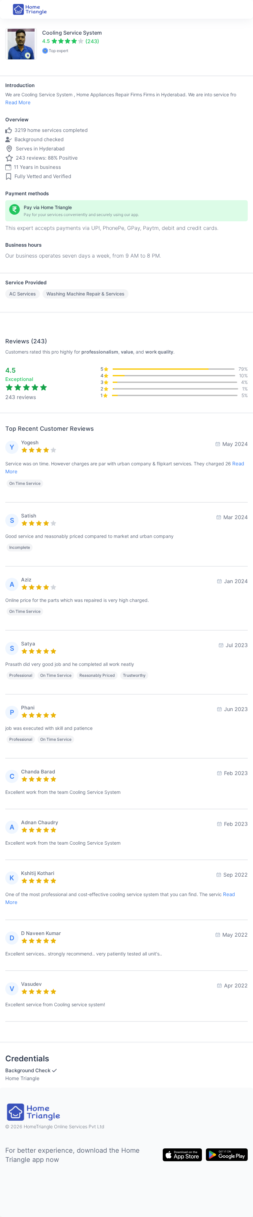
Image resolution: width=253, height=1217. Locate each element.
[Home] (30, 9)
